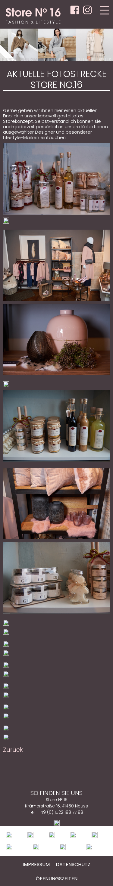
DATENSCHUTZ (73, 864)
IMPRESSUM (36, 864)
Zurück (10, 45)
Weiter (102, 45)
